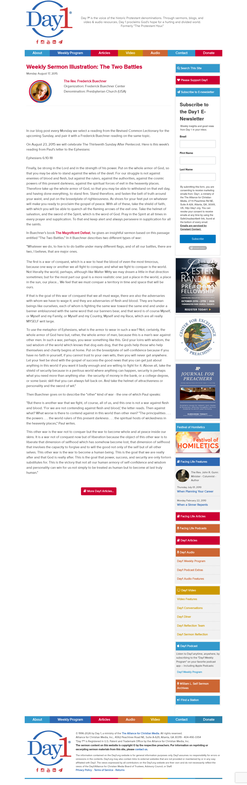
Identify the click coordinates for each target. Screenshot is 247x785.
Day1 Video (188, 590)
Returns (120, 770)
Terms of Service (103, 770)
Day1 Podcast (188, 646)
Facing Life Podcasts (193, 528)
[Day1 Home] (49, 19)
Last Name (186, 169)
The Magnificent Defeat (73, 233)
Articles (104, 53)
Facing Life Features (193, 461)
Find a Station (189, 700)
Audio (155, 53)
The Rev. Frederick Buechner (85, 81)
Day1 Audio (186, 552)
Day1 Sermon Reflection (192, 634)
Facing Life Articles (192, 516)
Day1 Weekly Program (191, 561)
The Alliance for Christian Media (140, 733)
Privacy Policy (84, 770)
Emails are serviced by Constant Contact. (193, 227)
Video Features (187, 599)
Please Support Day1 (194, 80)
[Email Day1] (60, 42)
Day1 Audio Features (190, 578)
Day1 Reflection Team (191, 625)
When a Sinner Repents (192, 504)
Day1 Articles (188, 540)
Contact (182, 53)
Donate (209, 53)
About (37, 53)
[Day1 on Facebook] (37, 42)
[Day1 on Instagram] (43, 42)
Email (183, 136)
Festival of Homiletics (191, 427)
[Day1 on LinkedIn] (55, 42)
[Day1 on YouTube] (49, 42)
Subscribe (198, 238)
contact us (141, 749)
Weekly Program (70, 53)
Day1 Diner (184, 616)
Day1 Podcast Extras (190, 570)
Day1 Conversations (190, 608)
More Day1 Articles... (100, 491)
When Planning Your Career (195, 491)
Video (130, 53)
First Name (186, 153)
